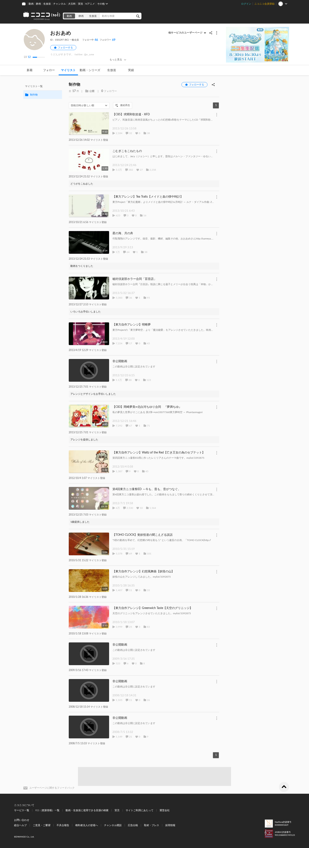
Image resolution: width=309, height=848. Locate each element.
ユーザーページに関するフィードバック (52, 788)
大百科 (72, 4)
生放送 (47, 4)
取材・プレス (151, 825)
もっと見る (116, 59)
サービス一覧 (21, 810)
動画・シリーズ (90, 70)
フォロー (49, 70)
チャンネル (59, 4)
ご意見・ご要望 (41, 825)
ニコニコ (41, 16)
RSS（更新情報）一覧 (47, 810)
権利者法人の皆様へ (86, 825)
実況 (80, 4)
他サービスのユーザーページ (185, 32)
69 (107, 40)
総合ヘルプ (20, 825)
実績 (131, 70)
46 (90, 40)
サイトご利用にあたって (139, 810)
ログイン (246, 4)
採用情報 (170, 825)
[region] (42, 90)
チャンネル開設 (113, 825)
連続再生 (125, 105)
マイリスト (68, 70)
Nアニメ (90, 4)
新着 (30, 70)
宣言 (117, 810)
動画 (31, 4)
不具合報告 (63, 825)
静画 (38, 4)
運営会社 (165, 810)
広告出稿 (133, 825)
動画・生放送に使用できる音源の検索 (87, 810)
